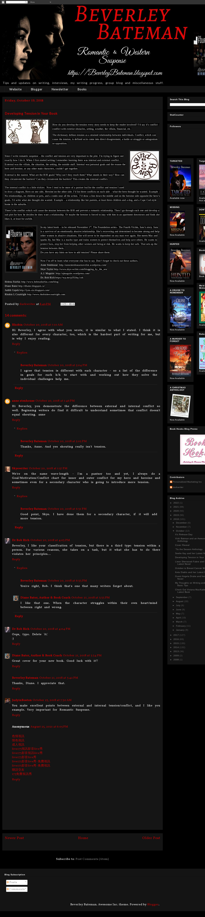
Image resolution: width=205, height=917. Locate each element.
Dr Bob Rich (21, 540)
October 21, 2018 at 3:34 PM (82, 655)
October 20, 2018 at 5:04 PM (67, 365)
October (180, 531)
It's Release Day (184, 534)
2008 (176, 659)
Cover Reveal (182, 545)
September (182, 597)
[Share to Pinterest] (73, 304)
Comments (17, 889)
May (178, 613)
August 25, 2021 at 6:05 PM (49, 727)
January (180, 630)
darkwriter (178, 487)
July (178, 605)
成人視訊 (18, 745)
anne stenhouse (23, 401)
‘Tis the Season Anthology (189, 549)
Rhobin (17, 325)
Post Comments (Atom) (92, 859)
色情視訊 (18, 736)
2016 (176, 639)
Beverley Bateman (33, 365)
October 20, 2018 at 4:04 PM (50, 629)
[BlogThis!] (64, 304)
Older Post (151, 838)
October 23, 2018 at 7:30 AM (52, 700)
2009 (176, 655)
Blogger (37, 89)
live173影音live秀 (24, 757)
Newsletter (60, 89)
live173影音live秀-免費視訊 (31, 761)
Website (15, 89)
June (179, 609)
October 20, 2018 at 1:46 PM (55, 401)
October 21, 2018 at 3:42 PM (58, 678)
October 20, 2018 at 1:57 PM (48, 468)
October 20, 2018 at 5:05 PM (67, 441)
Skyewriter (20, 468)
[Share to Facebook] (70, 304)
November (182, 527)
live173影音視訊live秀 (27, 753)
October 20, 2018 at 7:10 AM (43, 325)
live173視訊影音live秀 (27, 749)
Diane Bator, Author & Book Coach (45, 598)
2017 (176, 635)
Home (83, 838)
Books (82, 89)
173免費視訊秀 (22, 774)
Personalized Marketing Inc (187, 482)
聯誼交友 (18, 770)
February (181, 626)
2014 (176, 647)
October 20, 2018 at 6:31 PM (67, 509)
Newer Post (14, 838)
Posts (13, 882)
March (179, 621)
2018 (176, 519)
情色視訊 (18, 740)
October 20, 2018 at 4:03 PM (50, 540)
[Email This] (61, 304)
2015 (176, 643)
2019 (176, 515)
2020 (176, 511)
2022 (176, 503)
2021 (176, 507)
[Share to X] (67, 304)
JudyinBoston (22, 700)
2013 (176, 651)
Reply (16, 344)
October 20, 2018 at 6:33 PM (67, 581)
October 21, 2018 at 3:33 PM (90, 598)
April (179, 617)
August (180, 601)
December (182, 523)
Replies (22, 353)
